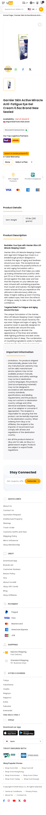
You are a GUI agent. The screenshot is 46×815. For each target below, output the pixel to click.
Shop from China (30, 775)
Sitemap (7, 523)
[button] (25, 2)
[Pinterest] (26, 801)
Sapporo (7, 697)
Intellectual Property (12, 519)
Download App (10, 560)
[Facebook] (5, 801)
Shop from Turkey (12, 779)
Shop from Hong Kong (14, 771)
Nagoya (7, 693)
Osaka (6, 689)
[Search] (41, 9)
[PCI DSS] (9, 755)
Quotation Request (12, 514)
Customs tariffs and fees (15, 532)
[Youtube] (15, 801)
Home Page (8, 15)
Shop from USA (11, 768)
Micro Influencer (10, 540)
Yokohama (8, 684)
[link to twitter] (30, 69)
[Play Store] (26, 733)
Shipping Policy (10, 536)
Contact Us (8, 510)
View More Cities (11, 715)
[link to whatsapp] (16, 69)
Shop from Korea (12, 775)
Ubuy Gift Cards (10, 586)
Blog (5, 591)
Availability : (9, 119)
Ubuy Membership (11, 545)
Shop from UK (27, 768)
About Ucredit (9, 582)
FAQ (5, 578)
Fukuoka (7, 706)
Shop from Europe (31, 779)
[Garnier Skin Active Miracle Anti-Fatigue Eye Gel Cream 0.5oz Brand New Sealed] (23, 47)
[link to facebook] (23, 69)
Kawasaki (7, 710)
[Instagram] (10, 801)
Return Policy (9, 573)
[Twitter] (21, 801)
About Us (7, 506)
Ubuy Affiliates (10, 595)
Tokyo (6, 680)
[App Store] (11, 733)
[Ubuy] (10, 2)
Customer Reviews (11, 569)
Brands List (8, 565)
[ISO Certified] (28, 755)
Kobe (5, 702)
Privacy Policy (31, 791)
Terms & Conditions (13, 791)
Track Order (9, 527)
